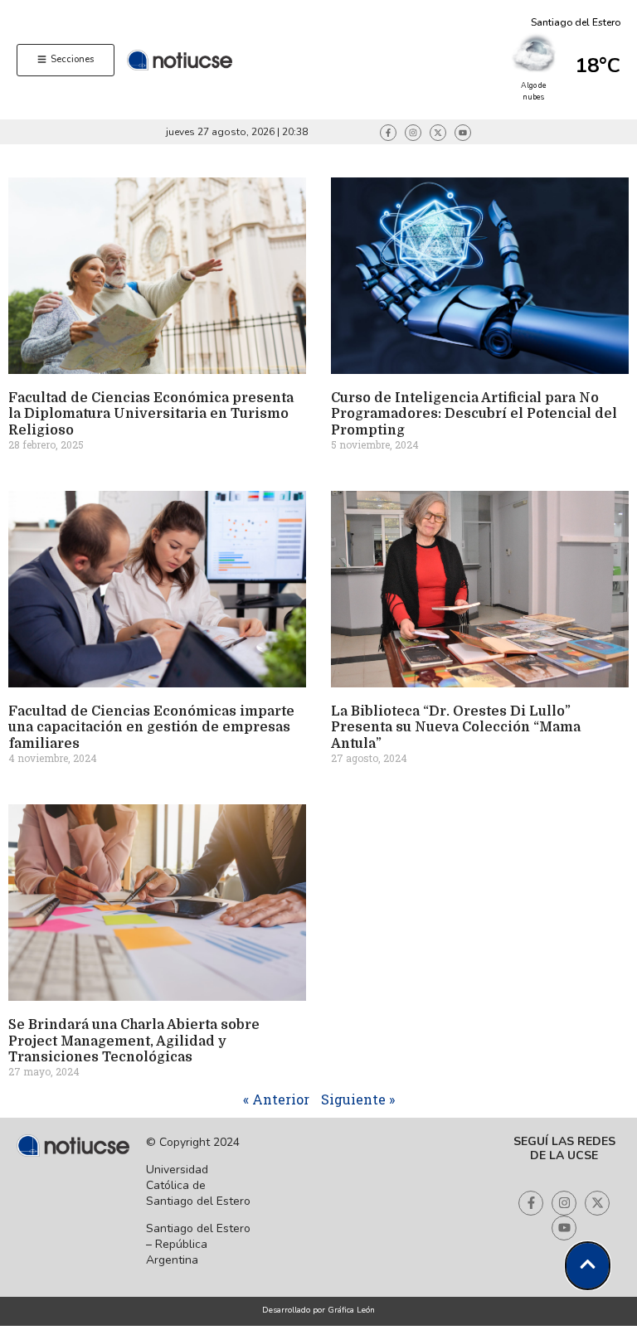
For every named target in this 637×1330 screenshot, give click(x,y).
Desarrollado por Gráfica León (318, 1310)
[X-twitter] (438, 132)
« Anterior (276, 1099)
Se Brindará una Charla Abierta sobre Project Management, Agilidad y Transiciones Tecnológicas (134, 1040)
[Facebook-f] (388, 132)
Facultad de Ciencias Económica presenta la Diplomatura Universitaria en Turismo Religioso (151, 414)
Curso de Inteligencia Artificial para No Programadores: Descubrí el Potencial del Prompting (474, 414)
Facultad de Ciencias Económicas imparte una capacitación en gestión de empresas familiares (151, 727)
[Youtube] (463, 132)
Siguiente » (358, 1099)
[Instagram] (413, 132)
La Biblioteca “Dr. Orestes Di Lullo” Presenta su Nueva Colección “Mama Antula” (456, 727)
